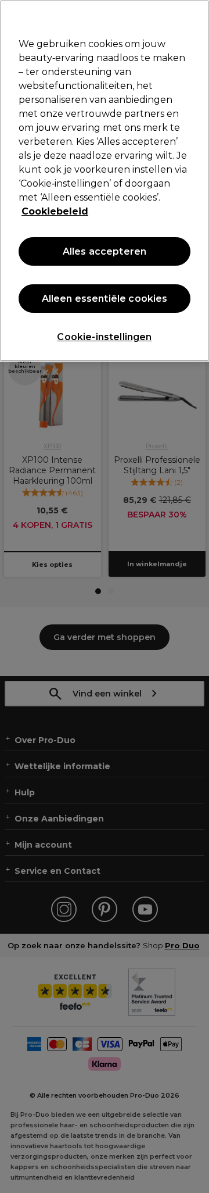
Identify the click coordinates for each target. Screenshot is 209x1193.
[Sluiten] (195, 16)
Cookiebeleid (54, 211)
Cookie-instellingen (104, 336)
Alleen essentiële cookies (105, 298)
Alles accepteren (105, 251)
